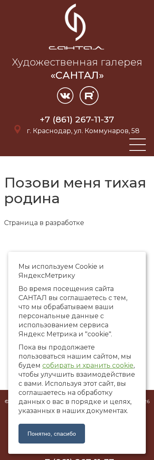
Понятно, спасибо (52, 433)
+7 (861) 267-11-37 (77, 119)
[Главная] (77, 51)
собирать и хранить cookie (87, 365)
